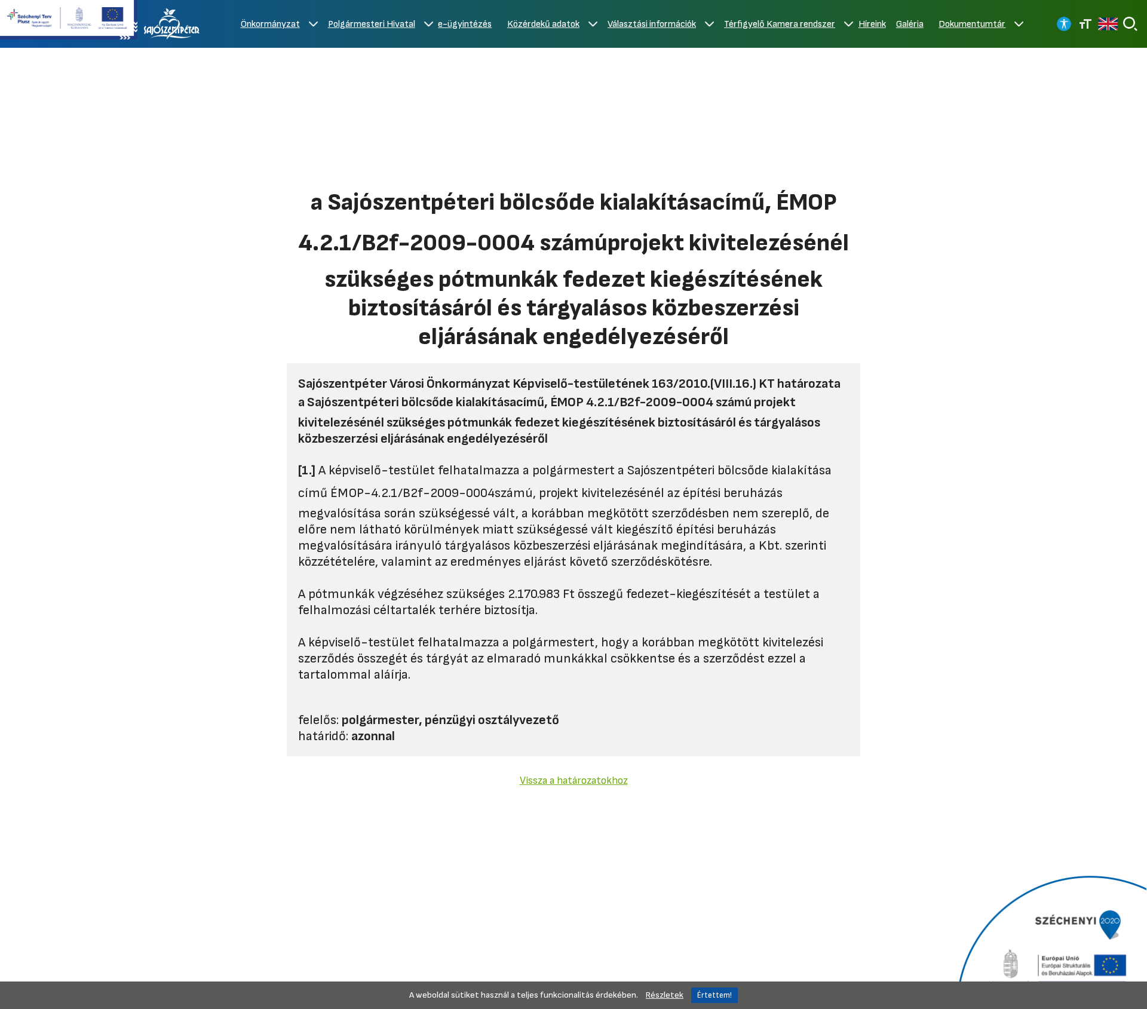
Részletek (664, 995)
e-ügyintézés (465, 24)
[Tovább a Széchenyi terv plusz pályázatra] (68, 21)
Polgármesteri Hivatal (371, 24)
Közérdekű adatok (543, 24)
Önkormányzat (270, 24)
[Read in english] (1108, 24)
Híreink (872, 24)
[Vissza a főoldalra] (172, 24)
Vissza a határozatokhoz (574, 780)
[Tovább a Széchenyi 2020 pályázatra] (1050, 941)
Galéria (910, 24)
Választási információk (652, 24)
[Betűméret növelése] (1085, 24)
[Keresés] (1130, 24)
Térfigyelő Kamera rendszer (779, 24)
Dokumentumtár (972, 24)
